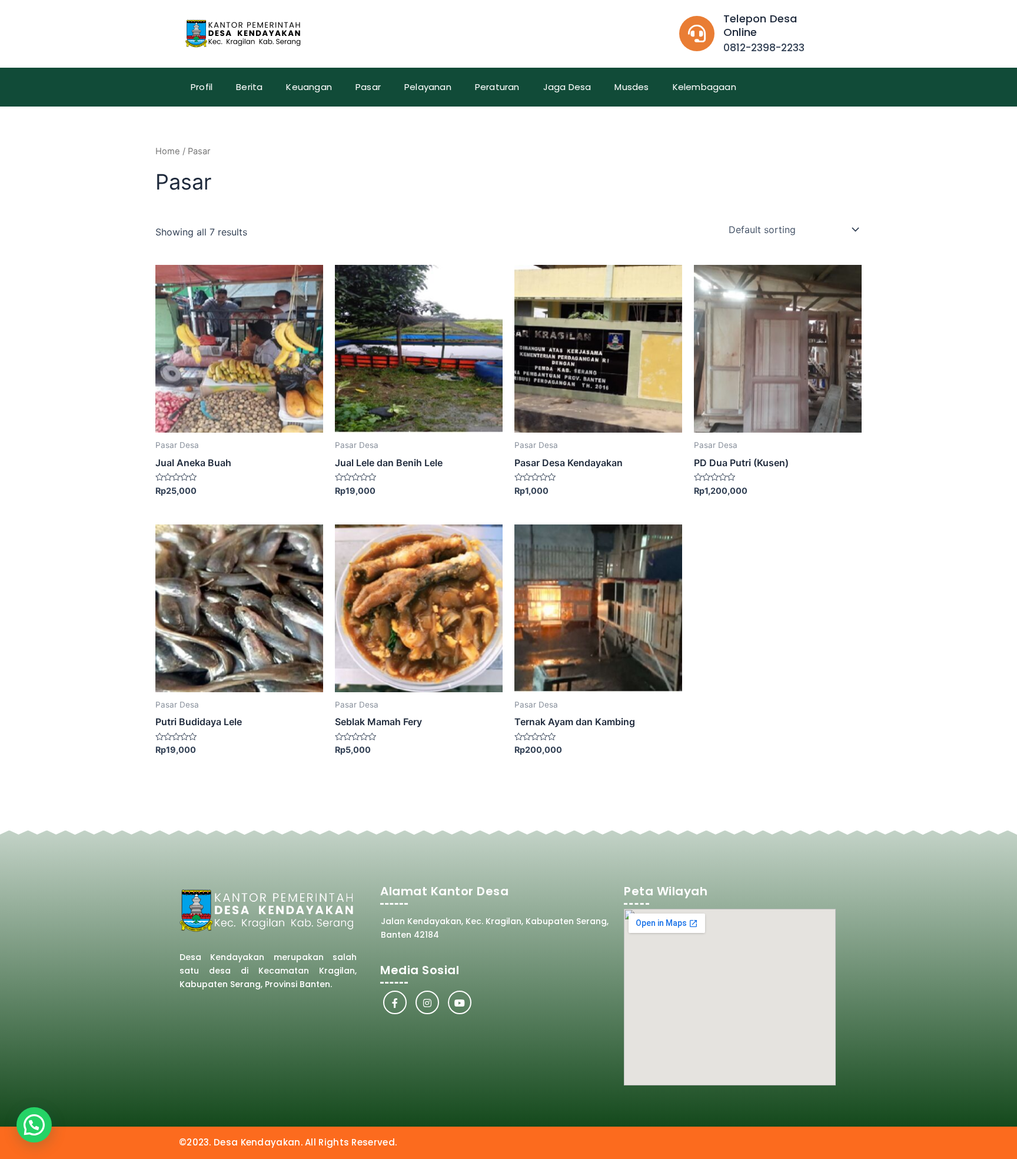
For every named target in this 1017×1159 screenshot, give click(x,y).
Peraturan (497, 87)
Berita (249, 87)
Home (167, 151)
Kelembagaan (704, 87)
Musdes (631, 87)
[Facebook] (395, 1002)
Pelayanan (427, 87)
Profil (201, 87)
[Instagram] (427, 1002)
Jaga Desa (567, 87)
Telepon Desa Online (760, 25)
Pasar (368, 87)
